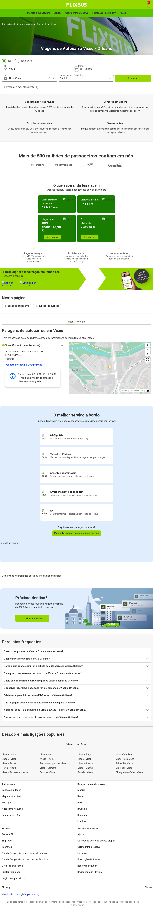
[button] (33, 345)
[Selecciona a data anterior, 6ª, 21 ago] (49, 78)
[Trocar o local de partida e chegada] (76, 69)
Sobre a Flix (8, 834)
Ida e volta (26, 60)
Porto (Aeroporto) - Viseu (53, 763)
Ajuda (80, 834)
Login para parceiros (13, 878)
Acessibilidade (95, 902)
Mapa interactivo (11, 796)
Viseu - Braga (84, 754)
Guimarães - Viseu (125, 763)
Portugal (41, 24)
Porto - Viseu (9, 767)
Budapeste (83, 815)
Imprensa (7, 847)
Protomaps (126, 390)
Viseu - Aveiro (47, 754)
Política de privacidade (39, 902)
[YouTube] (146, 894)
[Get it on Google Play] (12, 894)
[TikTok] (149, 894)
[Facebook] (145, 894)
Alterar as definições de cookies (124, 902)
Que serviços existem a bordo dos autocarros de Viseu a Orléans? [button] (41, 717)
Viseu (53, 24)
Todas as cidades (11, 790)
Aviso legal (82, 902)
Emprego (7, 840)
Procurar (133, 78)
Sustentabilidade (11, 872)
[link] (76, 608)
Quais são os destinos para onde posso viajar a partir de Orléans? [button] (41, 680)
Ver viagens (89, 237)
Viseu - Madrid (85, 767)
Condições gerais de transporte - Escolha (25, 859)
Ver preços (52, 237)
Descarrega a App (11, 815)
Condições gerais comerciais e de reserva (25, 853)
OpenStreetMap (139, 390)
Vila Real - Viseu (124, 767)
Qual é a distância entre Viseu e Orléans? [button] (27, 658)
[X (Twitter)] (148, 894)
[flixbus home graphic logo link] (77, 4)
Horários (82, 853)
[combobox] (42, 69)
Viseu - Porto (9, 763)
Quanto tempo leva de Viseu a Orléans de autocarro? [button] (33, 651)
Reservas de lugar (87, 865)
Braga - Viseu (84, 759)
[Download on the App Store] (30, 894)
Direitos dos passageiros (63, 902)
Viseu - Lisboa (9, 754)
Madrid (81, 790)
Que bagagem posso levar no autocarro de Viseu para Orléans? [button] (39, 702)
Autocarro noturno (12, 808)
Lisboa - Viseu (9, 759)
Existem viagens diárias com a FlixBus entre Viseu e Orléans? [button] (38, 695)
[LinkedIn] (147, 894)
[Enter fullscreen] (147, 360)
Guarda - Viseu (85, 772)
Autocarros (26, 24)
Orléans (81, 321)
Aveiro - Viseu (47, 759)
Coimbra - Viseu (48, 772)
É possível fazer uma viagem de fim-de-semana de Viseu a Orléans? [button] (41, 688)
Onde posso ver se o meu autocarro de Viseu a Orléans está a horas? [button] (43, 673)
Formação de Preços (88, 859)
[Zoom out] (147, 349)
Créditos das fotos (12, 865)
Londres (81, 821)
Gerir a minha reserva (89, 847)
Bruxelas (82, 808)
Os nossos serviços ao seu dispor (96, 840)
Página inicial (8, 24)
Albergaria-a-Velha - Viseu (129, 772)
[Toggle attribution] (148, 390)
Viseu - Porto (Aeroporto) (15, 772)
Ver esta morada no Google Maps (23, 364)
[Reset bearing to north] (147, 354)
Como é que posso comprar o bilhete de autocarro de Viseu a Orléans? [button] (43, 666)
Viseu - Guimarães (125, 759)
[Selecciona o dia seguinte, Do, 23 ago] (53, 78)
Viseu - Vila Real (124, 754)
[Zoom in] (147, 345)
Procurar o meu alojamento (20, 87)
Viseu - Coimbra (48, 767)
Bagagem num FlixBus (89, 872)
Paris (80, 802)
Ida (9, 60)
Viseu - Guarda (85, 763)
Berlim (80, 796)
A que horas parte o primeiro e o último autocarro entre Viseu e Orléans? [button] (45, 710)
